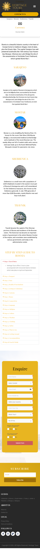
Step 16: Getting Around (11, 334)
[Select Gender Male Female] (20, 383)
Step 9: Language (9, 305)
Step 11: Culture (9, 313)
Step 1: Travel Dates (10, 261)
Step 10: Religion (9, 309)
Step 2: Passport (9, 276)
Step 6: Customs (9, 293)
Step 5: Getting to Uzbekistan (13, 289)
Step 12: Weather (9, 317)
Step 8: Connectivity (10, 301)
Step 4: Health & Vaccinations (13, 284)
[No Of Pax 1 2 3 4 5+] (20, 421)
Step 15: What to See (10, 330)
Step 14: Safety (8, 326)
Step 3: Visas (8, 280)
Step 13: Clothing (9, 321)
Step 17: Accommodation (12, 338)
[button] (35, 6)
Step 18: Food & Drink (11, 342)
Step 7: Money (8, 297)
